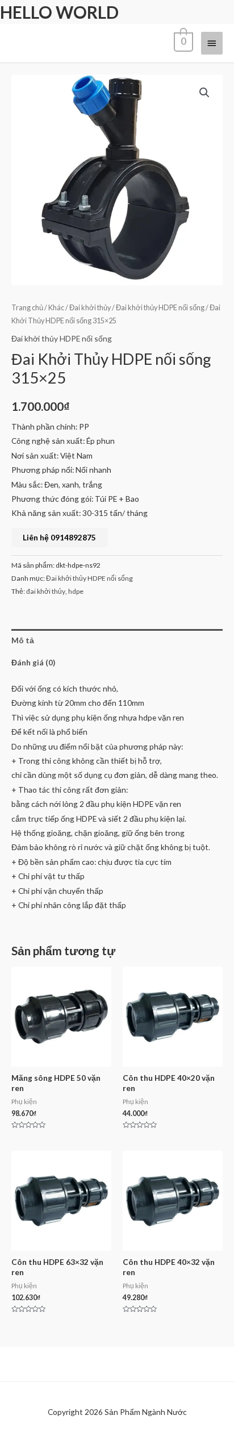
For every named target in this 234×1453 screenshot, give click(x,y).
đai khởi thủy (45, 591)
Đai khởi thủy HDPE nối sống (160, 307)
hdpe (75, 591)
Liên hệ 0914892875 (59, 537)
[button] (204, 92)
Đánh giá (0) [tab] (33, 662)
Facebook (37, 1441)
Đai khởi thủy (90, 307)
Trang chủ (27, 307)
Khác (56, 307)
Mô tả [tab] (22, 640)
